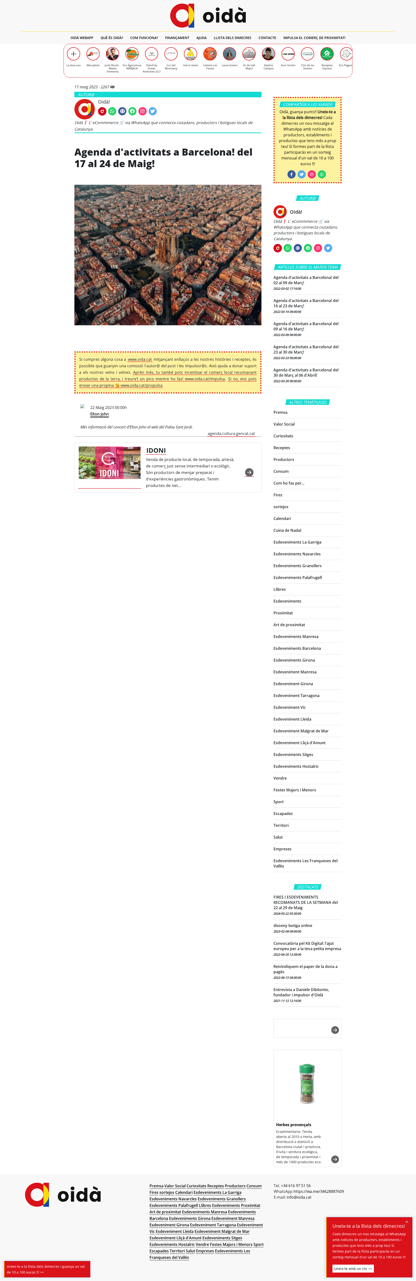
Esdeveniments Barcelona (297, 648)
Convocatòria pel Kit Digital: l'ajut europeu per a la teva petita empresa (307, 946)
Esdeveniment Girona (293, 683)
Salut (278, 837)
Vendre (280, 778)
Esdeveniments (287, 601)
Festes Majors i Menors (294, 790)
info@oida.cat (299, 1197)
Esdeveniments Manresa (295, 636)
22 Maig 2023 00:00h (167, 420)
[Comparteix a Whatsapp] (322, 174)
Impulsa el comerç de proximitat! (314, 37)
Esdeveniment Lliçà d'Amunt (299, 742)
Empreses (282, 849)
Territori (281, 825)
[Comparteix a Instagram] (312, 174)
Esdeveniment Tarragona (296, 695)
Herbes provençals (293, 1124)
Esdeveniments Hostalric (296, 766)
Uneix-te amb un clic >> (353, 1268)
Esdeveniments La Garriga (297, 542)
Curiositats (283, 436)
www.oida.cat (140, 359)
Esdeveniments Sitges (293, 754)
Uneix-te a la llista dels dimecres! (368, 1226)
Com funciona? (144, 37)
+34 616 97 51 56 (296, 1185)
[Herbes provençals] (307, 1085)
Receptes (281, 447)
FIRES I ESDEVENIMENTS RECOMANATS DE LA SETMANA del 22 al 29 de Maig (305, 902)
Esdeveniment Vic (289, 707)
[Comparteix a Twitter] (302, 174)
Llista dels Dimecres (232, 37)
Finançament (177, 37)
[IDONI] (109, 468)
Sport (278, 801)
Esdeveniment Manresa (295, 672)
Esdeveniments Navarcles (297, 554)
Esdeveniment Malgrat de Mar (301, 731)
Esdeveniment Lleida (292, 719)
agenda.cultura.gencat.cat (231, 433)
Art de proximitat (289, 624)
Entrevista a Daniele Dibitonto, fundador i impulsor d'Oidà (301, 992)
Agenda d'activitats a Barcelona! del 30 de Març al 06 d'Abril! (305, 372)
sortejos (280, 506)
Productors (283, 459)
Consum (281, 471)
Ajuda (201, 37)
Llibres (279, 589)
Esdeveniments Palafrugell (297, 577)
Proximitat (283, 613)
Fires (277, 495)
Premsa (280, 412)
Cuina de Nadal (287, 530)
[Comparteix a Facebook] (291, 174)
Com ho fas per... (288, 483)
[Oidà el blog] (208, 16)
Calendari (282, 518)
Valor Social (284, 424)
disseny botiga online (292, 925)
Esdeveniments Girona (294, 660)
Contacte (267, 37)
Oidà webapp (82, 37)
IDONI (156, 450)
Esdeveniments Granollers (297, 565)
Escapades (283, 813)
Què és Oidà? (112, 37)
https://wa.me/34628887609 (318, 1191)
